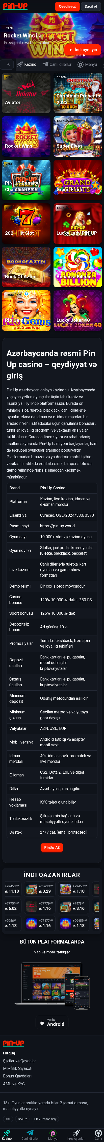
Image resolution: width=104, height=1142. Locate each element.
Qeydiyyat (67, 6)
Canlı (98, 1138)
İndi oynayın (86, 49)
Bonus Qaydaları (17, 1076)
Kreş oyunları (76, 1138)
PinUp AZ (52, 847)
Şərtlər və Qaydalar (19, 1060)
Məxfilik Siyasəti (17, 1068)
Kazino (30, 64)
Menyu (91, 64)
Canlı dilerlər (60, 64)
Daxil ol (91, 6)
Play (29, 93)
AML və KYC (14, 1083)
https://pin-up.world (57, 526)
